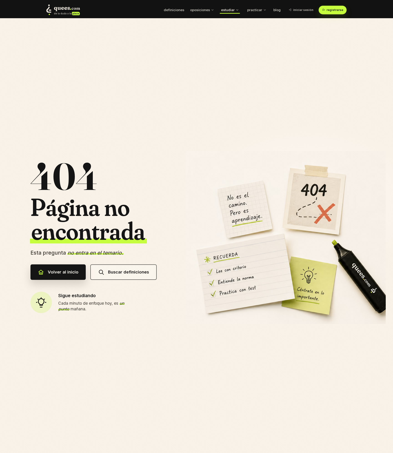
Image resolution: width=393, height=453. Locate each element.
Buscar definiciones (128, 272)
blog (277, 10)
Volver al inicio (63, 272)
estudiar (228, 10)
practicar (254, 10)
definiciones (174, 10)
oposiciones (200, 10)
